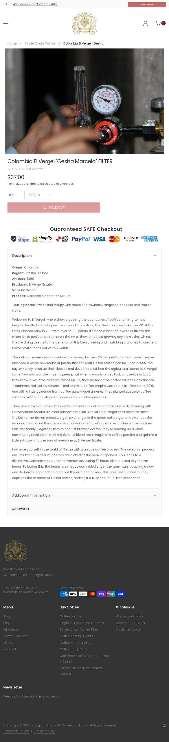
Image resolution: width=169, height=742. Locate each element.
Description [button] (22, 255)
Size (10, 195)
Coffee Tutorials (15, 636)
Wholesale (11, 629)
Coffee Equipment (74, 649)
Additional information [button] (31, 495)
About (8, 642)
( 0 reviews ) (36, 169)
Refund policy (44, 731)
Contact (9, 649)
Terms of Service (16, 731)
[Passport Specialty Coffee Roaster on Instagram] (5, 4)
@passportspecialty (33, 592)
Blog (6, 623)
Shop (7, 616)
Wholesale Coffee (129, 616)
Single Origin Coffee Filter (79, 629)
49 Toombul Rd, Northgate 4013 (35, 4)
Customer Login (128, 629)
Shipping (33, 184)
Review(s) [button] (20, 509)
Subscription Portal (130, 623)
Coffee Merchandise (75, 642)
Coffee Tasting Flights (76, 636)
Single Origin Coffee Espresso (82, 623)
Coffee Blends (70, 616)
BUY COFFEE (147, 4)
